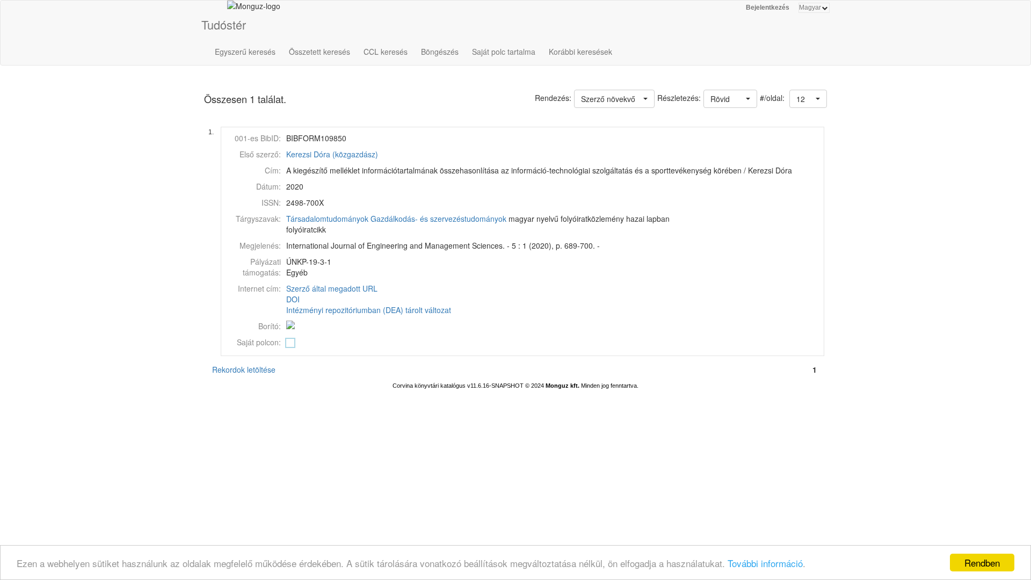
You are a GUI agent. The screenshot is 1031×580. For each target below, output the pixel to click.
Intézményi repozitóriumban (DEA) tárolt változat (368, 310)
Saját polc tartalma (503, 51)
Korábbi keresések (580, 51)
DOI (293, 299)
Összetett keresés (319, 51)
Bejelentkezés (767, 7)
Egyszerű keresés (245, 51)
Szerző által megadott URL (331, 288)
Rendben (982, 562)
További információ (765, 563)
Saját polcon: (259, 342)
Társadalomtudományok (327, 218)
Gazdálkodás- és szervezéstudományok (438, 218)
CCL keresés (386, 51)
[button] (808, 99)
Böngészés (440, 51)
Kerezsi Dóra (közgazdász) (332, 154)
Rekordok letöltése (243, 369)
